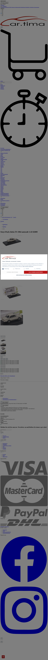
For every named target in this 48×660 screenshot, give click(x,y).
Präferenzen (17, 268)
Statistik (27, 268)
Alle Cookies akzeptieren (36, 272)
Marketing (38, 268)
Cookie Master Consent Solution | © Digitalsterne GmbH (24, 278)
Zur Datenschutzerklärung (24, 275)
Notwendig (6, 268)
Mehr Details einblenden (28, 266)
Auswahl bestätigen (12, 272)
